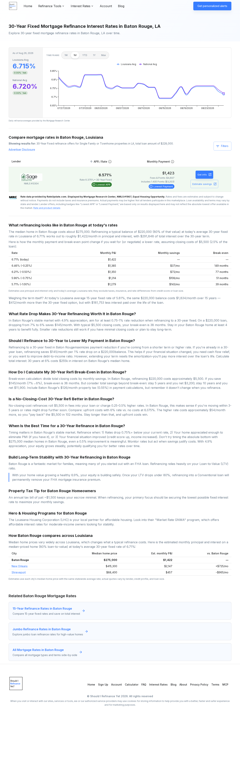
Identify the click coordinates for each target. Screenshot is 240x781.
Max (103, 55)
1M (75, 55)
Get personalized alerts (212, 6)
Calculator (131, 684)
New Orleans (20, 566)
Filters (224, 146)
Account (106, 6)
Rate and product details (46, 208)
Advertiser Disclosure (22, 149)
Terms (215, 684)
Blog (121, 6)
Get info (202, 174)
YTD (84, 55)
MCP (225, 684)
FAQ (143, 684)
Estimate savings (202, 183)
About (183, 684)
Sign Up (103, 684)
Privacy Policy (199, 684)
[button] (100, 161)
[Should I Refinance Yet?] (13, 6)
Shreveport (19, 572)
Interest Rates (158, 684)
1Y (94, 55)
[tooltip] (102, 184)
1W (66, 55)
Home (28, 6)
